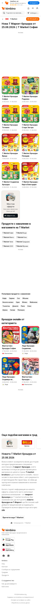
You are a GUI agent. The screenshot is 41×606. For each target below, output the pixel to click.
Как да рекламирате (9, 584)
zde (3, 510)
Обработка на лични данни (20, 603)
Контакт (5, 567)
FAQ (3, 564)
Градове (5, 572)
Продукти (5, 575)
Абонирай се (34, 19)
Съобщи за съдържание (11, 569)
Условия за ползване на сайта (20, 600)
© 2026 (20, 594)
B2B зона (5, 587)
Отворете (34, 3)
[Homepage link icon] (11, 523)
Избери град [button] (34, 13)
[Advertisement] (20, 54)
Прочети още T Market (13, 517)
